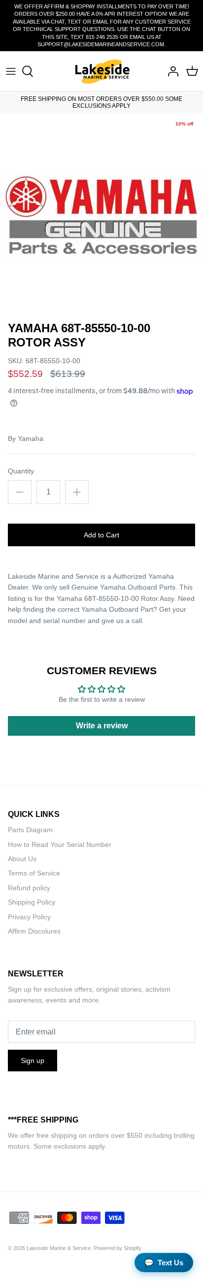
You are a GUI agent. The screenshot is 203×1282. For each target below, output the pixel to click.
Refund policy (29, 888)
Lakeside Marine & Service (59, 1248)
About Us (22, 859)
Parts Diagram (30, 830)
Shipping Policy (31, 902)
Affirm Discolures (34, 931)
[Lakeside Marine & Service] (102, 71)
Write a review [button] (102, 725)
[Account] (170, 71)
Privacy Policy (29, 917)
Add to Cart (101, 535)
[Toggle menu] (11, 71)
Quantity (21, 471)
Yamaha (30, 438)
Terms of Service (34, 873)
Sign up (32, 1060)
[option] (101, 215)
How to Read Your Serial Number (59, 844)
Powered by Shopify (117, 1248)
